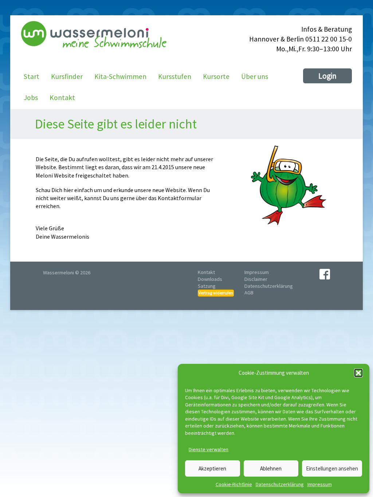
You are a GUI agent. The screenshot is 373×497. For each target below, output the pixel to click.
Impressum (319, 484)
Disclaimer (255, 279)
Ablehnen (271, 468)
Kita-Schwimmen (120, 76)
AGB (249, 292)
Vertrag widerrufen (216, 292)
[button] (358, 373)
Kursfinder (67, 76)
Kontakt (62, 97)
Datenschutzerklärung (280, 484)
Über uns (254, 76)
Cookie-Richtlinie (234, 484)
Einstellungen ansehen (332, 468)
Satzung (207, 286)
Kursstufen (174, 76)
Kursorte (216, 76)
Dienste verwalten (208, 449)
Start (31, 76)
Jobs (31, 97)
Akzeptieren (212, 468)
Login (327, 76)
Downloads (210, 279)
